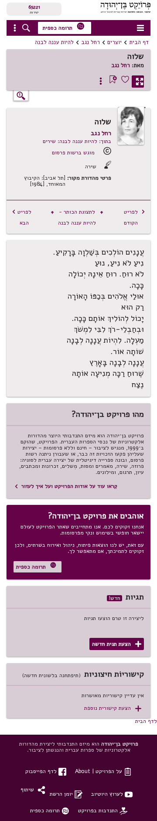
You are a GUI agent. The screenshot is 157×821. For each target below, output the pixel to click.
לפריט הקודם (134, 217)
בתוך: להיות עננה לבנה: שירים (77, 141)
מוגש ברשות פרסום (73, 152)
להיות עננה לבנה (54, 42)
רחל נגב (90, 42)
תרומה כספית (64, 26)
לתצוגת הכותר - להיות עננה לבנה (77, 217)
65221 (34, 6)
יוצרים (114, 42)
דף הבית (139, 42)
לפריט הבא (21, 217)
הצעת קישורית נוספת (112, 708)
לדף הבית (146, 721)
